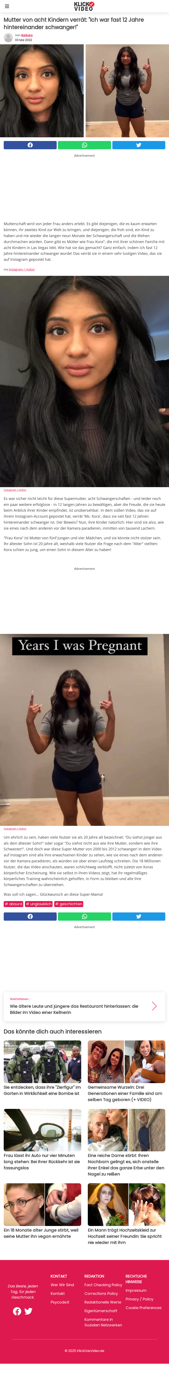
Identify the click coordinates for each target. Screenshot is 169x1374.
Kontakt (58, 1293)
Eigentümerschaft (100, 1310)
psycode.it (60, 1302)
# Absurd (13, 903)
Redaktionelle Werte (102, 1302)
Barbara (27, 35)
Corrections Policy (101, 1293)
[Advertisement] (84, 187)
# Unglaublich (39, 903)
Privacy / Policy (139, 1299)
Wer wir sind (62, 1284)
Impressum (136, 1290)
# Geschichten (68, 903)
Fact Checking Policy (103, 1284)
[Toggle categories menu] (7, 6)
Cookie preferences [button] (144, 1307)
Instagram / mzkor (22, 269)
